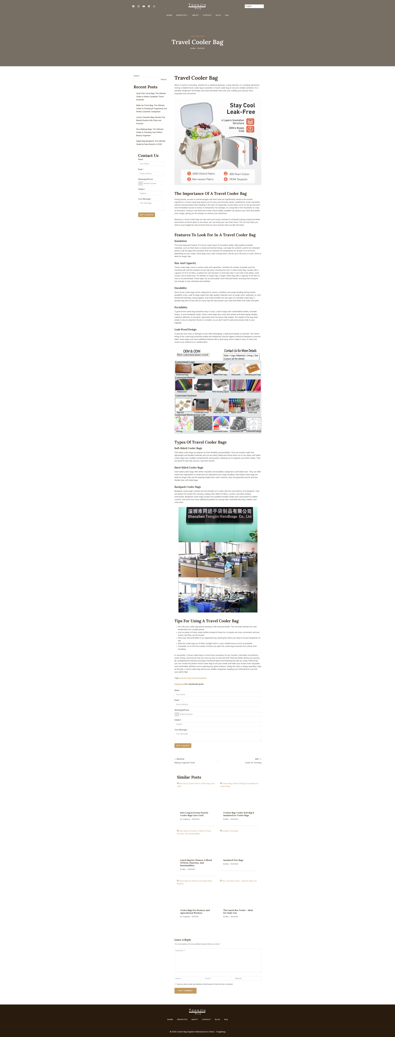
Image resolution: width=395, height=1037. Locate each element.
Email (176, 700)
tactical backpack (199, 678)
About (195, 15)
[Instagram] (138, 6)
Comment (180, 951)
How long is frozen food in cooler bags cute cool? (194, 814)
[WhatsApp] (154, 6)
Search (136, 76)
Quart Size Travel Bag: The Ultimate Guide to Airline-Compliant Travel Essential (151, 96)
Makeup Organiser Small (184, 761)
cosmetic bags (185, 678)
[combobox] (177, 714)
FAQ (227, 15)
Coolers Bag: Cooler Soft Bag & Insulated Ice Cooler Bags (238, 814)
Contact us (179, 684)
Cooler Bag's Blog (197, 36)
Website (238, 978)
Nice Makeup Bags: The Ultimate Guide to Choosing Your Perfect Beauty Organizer (149, 132)
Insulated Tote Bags (233, 860)
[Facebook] (133, 6)
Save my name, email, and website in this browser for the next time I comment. (205, 984)
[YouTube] (144, 6)
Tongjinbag (186, 819)
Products (182, 1019)
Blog (218, 15)
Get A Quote (183, 745)
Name (176, 690)
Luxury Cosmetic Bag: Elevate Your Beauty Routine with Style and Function (150, 120)
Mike (193, 48)
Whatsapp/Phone (181, 710)
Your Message (180, 730)
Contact (207, 15)
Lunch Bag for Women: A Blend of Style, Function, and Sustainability (196, 863)
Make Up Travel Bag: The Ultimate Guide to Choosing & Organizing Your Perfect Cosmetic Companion (151, 108)
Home (169, 15)
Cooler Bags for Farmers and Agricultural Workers (195, 911)
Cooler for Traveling (253, 761)
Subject (177, 720)
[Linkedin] (149, 6)
